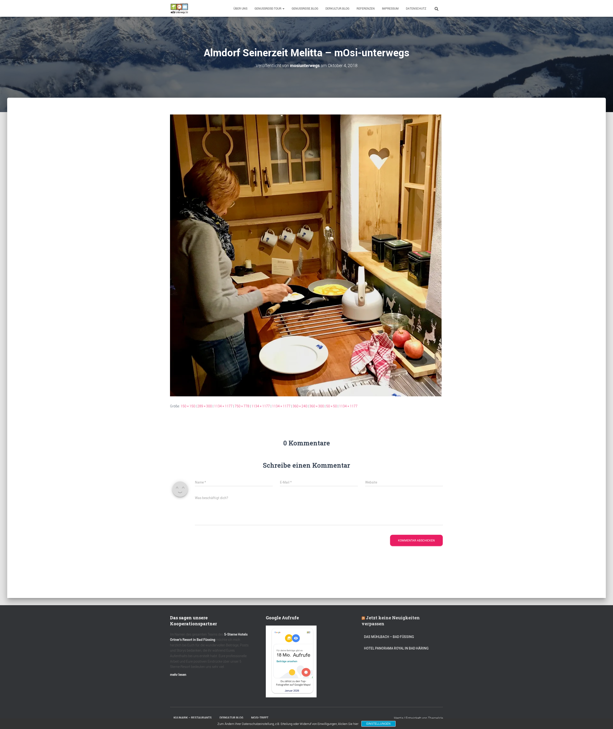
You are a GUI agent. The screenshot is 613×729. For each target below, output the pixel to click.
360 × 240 (300, 406)
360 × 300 (316, 406)
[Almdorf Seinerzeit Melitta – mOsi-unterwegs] (306, 255)
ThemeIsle (435, 718)
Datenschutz (416, 8)
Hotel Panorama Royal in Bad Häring (396, 648)
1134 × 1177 (223, 406)
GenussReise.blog (305, 8)
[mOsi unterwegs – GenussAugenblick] (179, 8)
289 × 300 (204, 406)
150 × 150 (188, 406)
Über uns (240, 8)
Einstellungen (378, 723)
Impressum (390, 8)
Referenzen (366, 8)
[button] (283, 8)
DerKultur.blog (337, 8)
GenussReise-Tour (268, 8)
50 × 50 (331, 406)
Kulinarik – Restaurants (193, 717)
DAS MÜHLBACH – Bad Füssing (389, 637)
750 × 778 (242, 406)
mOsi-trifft (259, 717)
